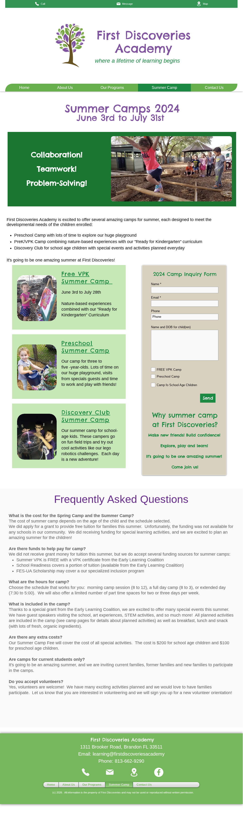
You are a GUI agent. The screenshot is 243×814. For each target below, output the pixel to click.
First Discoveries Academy (144, 42)
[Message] (110, 772)
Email (155, 297)
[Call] (86, 772)
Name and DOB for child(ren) (171, 327)
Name (155, 284)
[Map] (134, 772)
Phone (155, 311)
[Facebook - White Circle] (158, 772)
